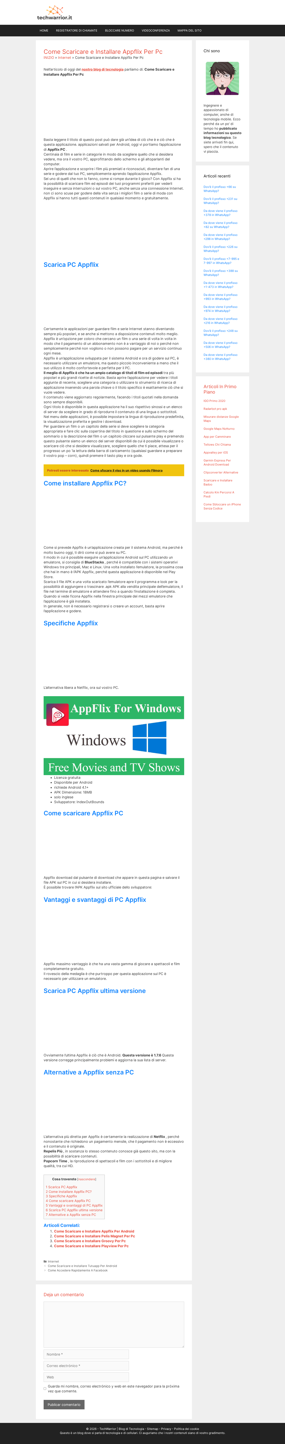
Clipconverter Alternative (221, 472)
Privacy (166, 1429)
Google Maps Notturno (219, 429)
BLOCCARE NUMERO (119, 30)
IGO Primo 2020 (214, 401)
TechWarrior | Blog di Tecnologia (121, 1429)
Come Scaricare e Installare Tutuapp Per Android (82, 1266)
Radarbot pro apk (215, 409)
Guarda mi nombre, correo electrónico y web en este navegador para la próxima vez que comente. (113, 1388)
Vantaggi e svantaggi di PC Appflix (74, 1205)
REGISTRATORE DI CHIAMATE (76, 30)
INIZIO (49, 58)
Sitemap (152, 1429)
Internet (64, 58)
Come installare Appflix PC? (69, 1192)
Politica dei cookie (186, 1429)
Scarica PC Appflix (61, 1187)
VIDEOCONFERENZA (156, 30)
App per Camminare (217, 436)
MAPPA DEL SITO (189, 30)
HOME (44, 30)
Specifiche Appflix (61, 1196)
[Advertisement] (114, 110)
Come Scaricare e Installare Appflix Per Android (94, 1231)
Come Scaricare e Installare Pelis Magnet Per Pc (94, 1236)
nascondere (86, 1179)
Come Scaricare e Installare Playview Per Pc (91, 1246)
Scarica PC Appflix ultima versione (74, 1210)
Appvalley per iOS (216, 452)
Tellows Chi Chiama (217, 444)
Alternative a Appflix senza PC (71, 1215)
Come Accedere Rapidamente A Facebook (78, 1270)
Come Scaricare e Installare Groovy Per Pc (90, 1241)
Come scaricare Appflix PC (68, 1201)
